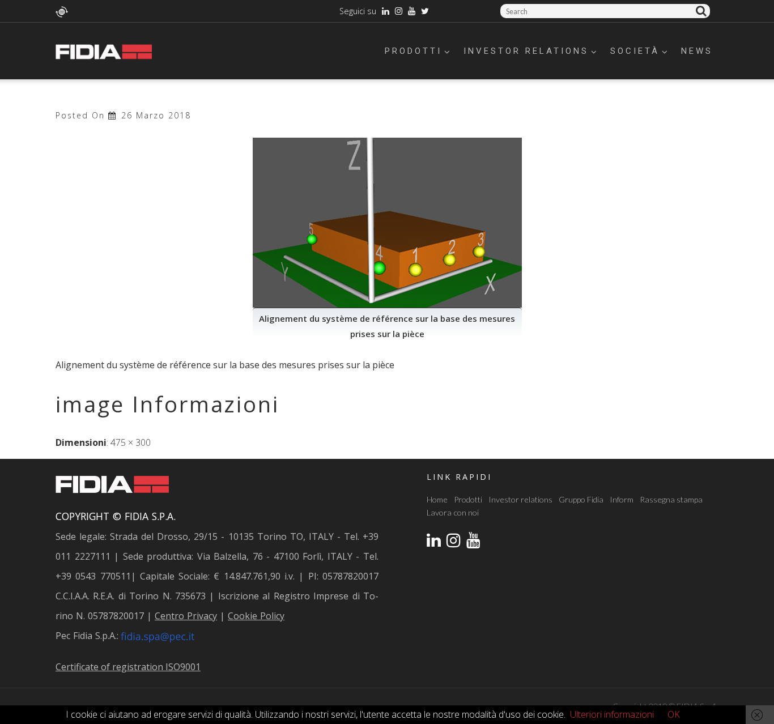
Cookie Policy (256, 616)
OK (673, 714)
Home (437, 499)
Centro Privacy (186, 616)
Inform (621, 499)
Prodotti (413, 51)
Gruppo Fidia (581, 499)
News (697, 51)
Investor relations (526, 51)
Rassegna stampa (671, 499)
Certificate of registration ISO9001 (128, 667)
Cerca (703, 11)
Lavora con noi (453, 512)
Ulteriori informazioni (612, 714)
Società (635, 51)
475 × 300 (130, 442)
